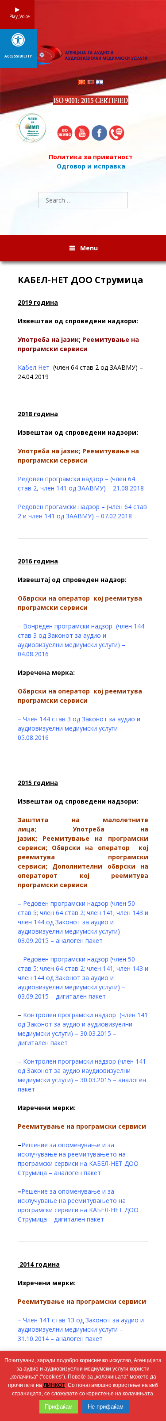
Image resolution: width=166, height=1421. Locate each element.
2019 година (38, 302)
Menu (89, 248)
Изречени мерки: (47, 1107)
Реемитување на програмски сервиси (82, 1126)
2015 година (38, 782)
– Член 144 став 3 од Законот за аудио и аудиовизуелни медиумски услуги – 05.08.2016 (79, 728)
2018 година (38, 414)
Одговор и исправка (91, 166)
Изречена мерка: (46, 672)
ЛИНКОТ (54, 1385)
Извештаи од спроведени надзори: (78, 321)
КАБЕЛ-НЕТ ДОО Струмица (80, 280)
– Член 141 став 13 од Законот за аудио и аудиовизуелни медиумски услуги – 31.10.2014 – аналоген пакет (81, 1329)
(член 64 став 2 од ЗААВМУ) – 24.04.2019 (80, 372)
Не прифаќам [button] (106, 1406)
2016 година (38, 561)
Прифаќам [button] (59, 1406)
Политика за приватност (91, 157)
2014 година (39, 1264)
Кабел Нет (35, 367)
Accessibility (18, 56)
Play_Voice (17, 16)
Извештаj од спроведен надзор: (72, 579)
